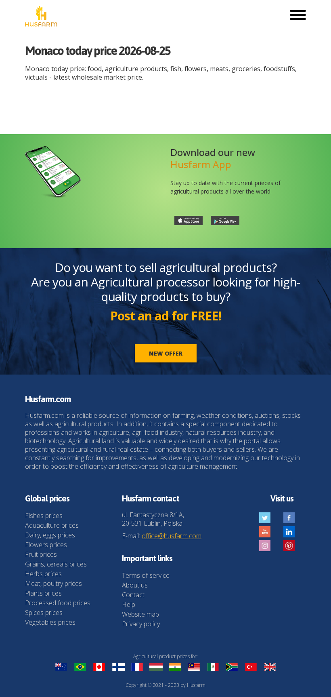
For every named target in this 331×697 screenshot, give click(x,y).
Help (128, 604)
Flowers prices (46, 544)
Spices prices (44, 612)
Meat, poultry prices (53, 583)
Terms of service (146, 575)
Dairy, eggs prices (50, 535)
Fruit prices (41, 554)
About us (135, 585)
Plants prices (43, 593)
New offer (165, 353)
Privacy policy (141, 623)
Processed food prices (57, 602)
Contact (133, 594)
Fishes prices (44, 515)
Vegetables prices (50, 622)
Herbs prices (43, 573)
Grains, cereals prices (56, 564)
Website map (140, 614)
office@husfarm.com (171, 535)
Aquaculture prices (52, 525)
